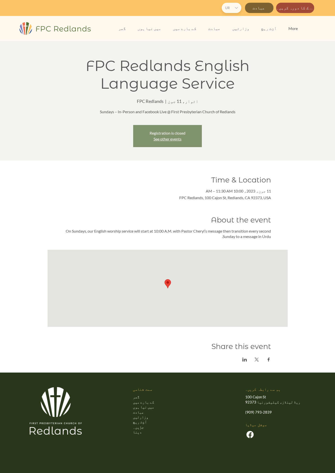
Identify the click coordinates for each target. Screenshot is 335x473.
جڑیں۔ (138, 427)
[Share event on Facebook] (268, 360)
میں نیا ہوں (143, 407)
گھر (136, 397)
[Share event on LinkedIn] (244, 360)
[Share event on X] (256, 360)
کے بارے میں (143, 402)
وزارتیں (140, 417)
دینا (137, 432)
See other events (167, 139)
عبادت (138, 412)
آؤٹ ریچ (140, 422)
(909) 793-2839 (258, 412)
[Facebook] (250, 434)
